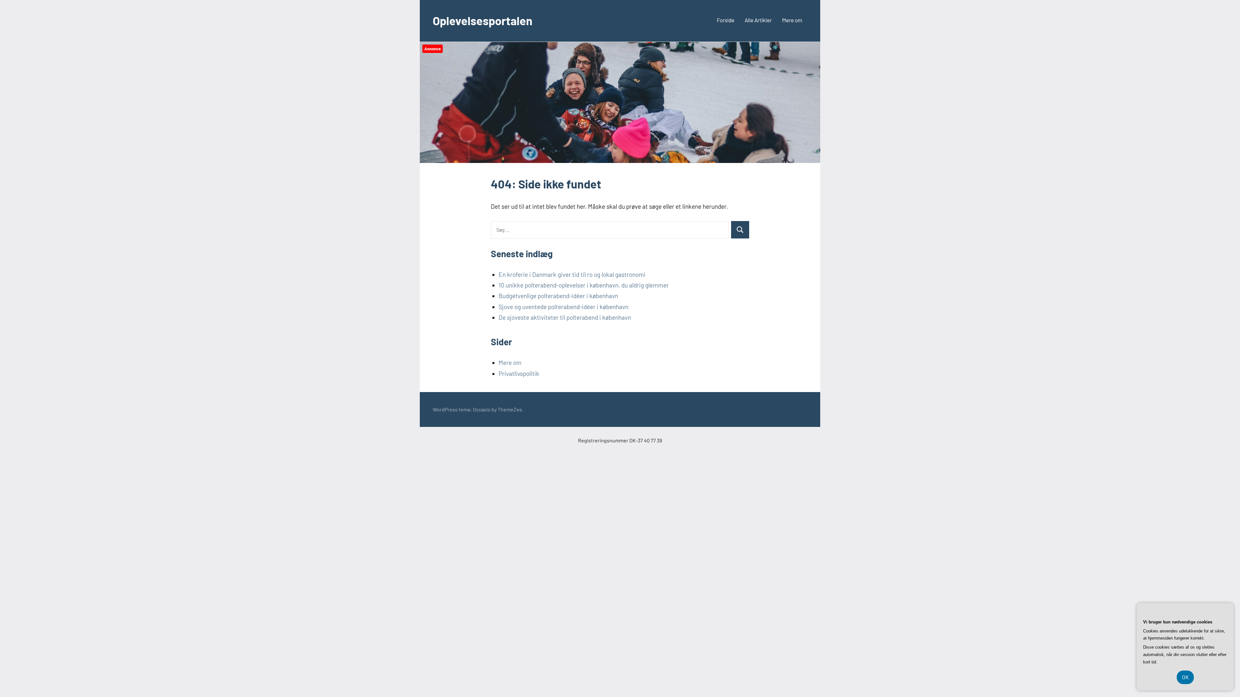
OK (1185, 677)
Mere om (792, 20)
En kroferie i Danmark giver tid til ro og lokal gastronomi (572, 274)
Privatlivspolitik (519, 373)
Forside (725, 20)
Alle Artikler (758, 20)
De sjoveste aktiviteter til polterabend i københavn (565, 317)
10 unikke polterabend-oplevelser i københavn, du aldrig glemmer (584, 285)
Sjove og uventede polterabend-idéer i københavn (563, 306)
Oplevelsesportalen (482, 20)
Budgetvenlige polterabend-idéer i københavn (558, 295)
